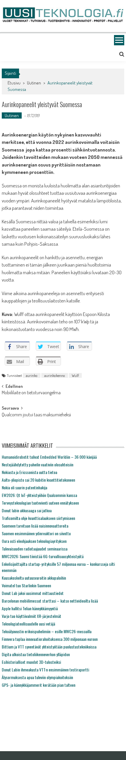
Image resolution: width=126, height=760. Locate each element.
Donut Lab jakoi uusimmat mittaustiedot (33, 593)
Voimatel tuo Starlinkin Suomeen (26, 585)
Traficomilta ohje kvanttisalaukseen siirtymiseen (38, 518)
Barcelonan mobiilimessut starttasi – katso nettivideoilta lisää (50, 601)
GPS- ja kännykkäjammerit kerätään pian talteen (38, 685)
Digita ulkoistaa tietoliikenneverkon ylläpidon (36, 654)
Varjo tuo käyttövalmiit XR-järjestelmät (31, 616)
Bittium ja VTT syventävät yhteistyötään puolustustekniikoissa (49, 646)
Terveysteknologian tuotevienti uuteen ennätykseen (40, 503)
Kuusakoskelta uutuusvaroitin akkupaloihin (34, 578)
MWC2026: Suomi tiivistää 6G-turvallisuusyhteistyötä (43, 556)
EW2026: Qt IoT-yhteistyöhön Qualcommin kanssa (39, 495)
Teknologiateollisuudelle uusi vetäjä (28, 624)
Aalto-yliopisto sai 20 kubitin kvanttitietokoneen (38, 480)
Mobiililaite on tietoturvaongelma (31, 393)
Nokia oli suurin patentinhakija (24, 487)
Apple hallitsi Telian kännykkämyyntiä (30, 608)
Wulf (75, 375)
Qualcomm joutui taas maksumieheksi (36, 415)
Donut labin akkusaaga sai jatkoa (27, 510)
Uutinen (34, 83)
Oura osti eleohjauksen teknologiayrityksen (34, 541)
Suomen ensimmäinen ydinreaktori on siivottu (36, 533)
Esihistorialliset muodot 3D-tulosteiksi (31, 662)
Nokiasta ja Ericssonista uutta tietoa (29, 472)
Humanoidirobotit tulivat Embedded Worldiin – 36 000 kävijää (49, 457)
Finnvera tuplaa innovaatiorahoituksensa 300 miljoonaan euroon (50, 639)
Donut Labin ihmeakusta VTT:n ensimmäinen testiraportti (45, 669)
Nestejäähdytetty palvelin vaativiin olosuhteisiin (37, 464)
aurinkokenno (54, 375)
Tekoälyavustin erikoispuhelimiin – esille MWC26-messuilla (46, 631)
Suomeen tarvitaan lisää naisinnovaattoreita (35, 526)
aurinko (32, 375)
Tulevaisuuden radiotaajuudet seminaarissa (34, 549)
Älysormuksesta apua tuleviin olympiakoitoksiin (37, 677)
